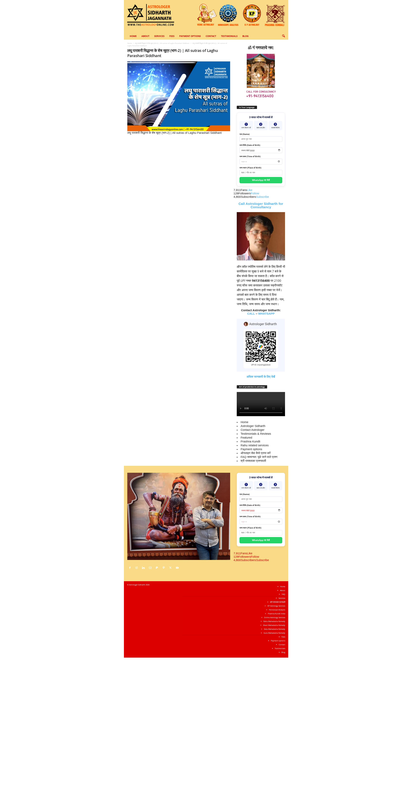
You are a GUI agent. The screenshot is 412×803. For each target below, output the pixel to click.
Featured (246, 437)
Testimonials (229, 36)
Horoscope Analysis (277, 609)
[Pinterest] (164, 567)
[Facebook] (130, 567)
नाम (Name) (244, 134)
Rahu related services (255, 445)
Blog (245, 36)
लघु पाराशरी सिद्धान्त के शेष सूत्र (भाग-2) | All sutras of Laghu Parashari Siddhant (162, 43)
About (145, 36)
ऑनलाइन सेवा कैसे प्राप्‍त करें (256, 453)
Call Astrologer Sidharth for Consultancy (261, 205)
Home (133, 36)
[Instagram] (137, 567)
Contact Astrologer (252, 429)
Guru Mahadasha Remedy (274, 633)
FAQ (283, 594)
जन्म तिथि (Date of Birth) (249, 145)
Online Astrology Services (274, 617)
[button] (283, 36)
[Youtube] (178, 567)
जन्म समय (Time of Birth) (250, 156)
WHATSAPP (266, 313)
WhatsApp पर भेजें (261, 180)
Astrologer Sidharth (253, 426)
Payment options (190, 36)
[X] (171, 567)
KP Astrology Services (276, 606)
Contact (211, 36)
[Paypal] (157, 567)
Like (249, 190)
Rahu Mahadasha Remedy (274, 621)
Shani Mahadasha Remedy (274, 625)
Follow (255, 193)
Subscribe (262, 196)
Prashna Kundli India (276, 613)
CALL (251, 313)
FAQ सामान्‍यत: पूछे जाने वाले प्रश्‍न (259, 457)
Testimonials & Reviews (256, 433)
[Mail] (151, 567)
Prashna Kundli (250, 441)
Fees (171, 36)
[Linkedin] (144, 567)
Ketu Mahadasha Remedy (274, 629)
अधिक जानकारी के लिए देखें (261, 376)
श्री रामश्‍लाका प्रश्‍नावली (253, 460)
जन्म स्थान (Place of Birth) (250, 167)
